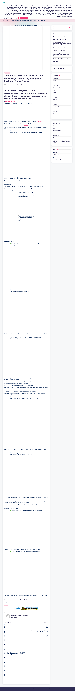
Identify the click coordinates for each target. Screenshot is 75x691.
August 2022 (56, 90)
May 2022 (55, 97)
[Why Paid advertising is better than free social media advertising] (26, 608)
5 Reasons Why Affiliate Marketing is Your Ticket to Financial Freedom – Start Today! (61, 54)
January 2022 (56, 106)
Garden (54, 125)
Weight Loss (7, 72)
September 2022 (56, 87)
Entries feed (56, 154)
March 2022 (55, 101)
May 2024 (55, 80)
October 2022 (56, 85)
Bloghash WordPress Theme (49, 688)
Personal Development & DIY (59, 132)
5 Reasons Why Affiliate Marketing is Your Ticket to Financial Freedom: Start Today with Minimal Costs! (62, 49)
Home (54, 128)
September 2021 (56, 116)
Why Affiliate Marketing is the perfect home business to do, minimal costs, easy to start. (61, 141)
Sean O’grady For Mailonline (10, 101)
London (26, 125)
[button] (24, 18)
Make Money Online (57, 130)
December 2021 (56, 109)
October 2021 (56, 113)
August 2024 (56, 78)
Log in (55, 152)
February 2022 (56, 104)
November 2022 (56, 83)
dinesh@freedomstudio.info (19, 615)
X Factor (40, 121)
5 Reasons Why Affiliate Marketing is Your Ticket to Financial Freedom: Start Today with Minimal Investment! (62, 43)
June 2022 (55, 94)
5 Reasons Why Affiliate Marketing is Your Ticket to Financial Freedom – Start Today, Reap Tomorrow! (61, 38)
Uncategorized (56, 135)
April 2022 (55, 99)
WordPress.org (57, 159)
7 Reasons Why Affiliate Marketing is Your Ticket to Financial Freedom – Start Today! (61, 60)
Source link (6, 605)
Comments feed (57, 157)
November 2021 (56, 111)
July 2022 (55, 92)
